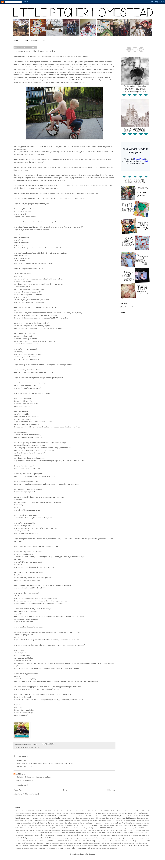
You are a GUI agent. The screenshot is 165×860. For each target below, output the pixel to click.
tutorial (78, 845)
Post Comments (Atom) (31, 794)
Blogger (91, 854)
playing (69, 838)
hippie (120, 825)
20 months (91, 811)
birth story (110, 816)
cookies (48, 820)
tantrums (114, 843)
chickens (91, 818)
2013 (105, 811)
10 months (18, 811)
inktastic (97, 828)
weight (57, 848)
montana (75, 833)
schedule (78, 841)
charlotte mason (84, 818)
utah (133, 846)
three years (39, 845)
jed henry (129, 828)
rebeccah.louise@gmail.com (43, 83)
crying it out (72, 820)
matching (129, 830)
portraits (95, 838)
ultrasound (121, 846)
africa (99, 813)
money (69, 833)
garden (147, 823)
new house (24, 835)
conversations (24, 747)
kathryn (141, 828)
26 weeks (115, 811)
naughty (141, 833)
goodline (49, 825)
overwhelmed (106, 835)
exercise (25, 823)
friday (115, 823)
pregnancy (116, 838)
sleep (134, 841)
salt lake (61, 841)
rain (39, 841)
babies (138, 813)
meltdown (26, 833)
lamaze (58, 830)
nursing (62, 835)
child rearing (98, 818)
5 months (41, 813)
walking (27, 848)
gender (17, 825)
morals (90, 833)
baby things (54, 816)
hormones (46, 828)
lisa (81, 830)
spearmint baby (33, 843)
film (80, 823)
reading (46, 841)
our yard (99, 835)
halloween (95, 825)
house (58, 828)
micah (42, 833)
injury (93, 828)
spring (47, 843)
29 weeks (127, 811)
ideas (68, 828)
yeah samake (102, 848)
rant (41, 841)
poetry (75, 838)
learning (70, 830)
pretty (131, 838)
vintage (17, 848)
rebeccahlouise (80, 83)
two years (115, 845)
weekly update (50, 848)
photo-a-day (20, 838)
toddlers (36, 747)
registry (55, 841)
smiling (143, 841)
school (84, 841)
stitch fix (64, 843)
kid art (23, 830)
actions (81, 813)
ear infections (127, 820)
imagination (87, 828)
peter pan (135, 835)
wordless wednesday (77, 848)
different (100, 820)
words (88, 848)
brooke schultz (43, 818)
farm (54, 823)
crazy (66, 820)
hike (116, 825)
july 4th (136, 828)
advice (95, 813)
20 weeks (97, 811)
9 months (58, 813)
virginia (22, 848)
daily (80, 820)
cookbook (42, 820)
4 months (34, 813)
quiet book (25, 841)
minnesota (48, 833)
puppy (148, 838)
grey (66, 825)
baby (143, 813)
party (123, 835)
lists (83, 830)
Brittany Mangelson (32, 818)
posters (101, 838)
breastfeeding (20, 818)
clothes (144, 818)
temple (133, 843)
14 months (46, 811)
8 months (52, 813)
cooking (52, 820)
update (129, 845)
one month (74, 835)
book (133, 816)
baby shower (45, 816)
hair (90, 825)
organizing (93, 835)
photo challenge (144, 835)
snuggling (18, 843)
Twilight (92, 845)
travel (60, 846)
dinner (105, 820)
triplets (69, 845)
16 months (60, 811)
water (32, 848)
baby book (18, 816)
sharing (98, 841)
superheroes (87, 843)
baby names (36, 816)
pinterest (57, 838)
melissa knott (19, 833)
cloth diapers (137, 818)
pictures (49, 837)
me (133, 830)
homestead (28, 828)
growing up (71, 825)
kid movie (29, 830)
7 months (47, 813)
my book (136, 833)
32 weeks (145, 811)
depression (89, 820)
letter (75, 830)
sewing (92, 841)
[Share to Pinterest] (52, 744)
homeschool (19, 828)
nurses (58, 835)
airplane (104, 813)
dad (77, 820)
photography (30, 838)
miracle (55, 833)
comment (23, 820)
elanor (142, 820)
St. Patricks (53, 843)
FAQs (44, 40)
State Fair (59, 843)
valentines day (140, 845)
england (147, 820)
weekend (42, 848)
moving (126, 833)
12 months (31, 811)
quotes (35, 841)
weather (36, 848)
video (148, 846)
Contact (25, 40)
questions (18, 841)
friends (127, 823)
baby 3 (147, 813)
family (37, 823)
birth (104, 816)
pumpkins (142, 838)
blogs (122, 816)
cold (148, 818)
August (126, 813)
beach (64, 816)
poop (84, 838)
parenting (114, 835)
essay (17, 823)
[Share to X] (48, 744)
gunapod (86, 825)
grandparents (56, 825)
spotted (41, 843)
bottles (142, 816)
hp (61, 828)
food (102, 823)
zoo (116, 848)
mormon (95, 833)
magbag (94, 830)
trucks (73, 845)
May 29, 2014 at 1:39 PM (25, 767)
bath (60, 816)
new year (31, 835)
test (137, 843)
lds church (64, 830)
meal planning (139, 830)
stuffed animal (72, 843)
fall (33, 823)
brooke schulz (51, 818)
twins (97, 845)
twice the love (86, 845)
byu (68, 818)
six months (129, 841)
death (84, 820)
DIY (113, 820)
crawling (61, 820)
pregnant (124, 838)
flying (98, 823)
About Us (34, 40)
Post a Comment (22, 785)
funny (31, 747)
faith (29, 823)
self (87, 841)
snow (148, 841)
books (138, 816)
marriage (119, 830)
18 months (72, 811)
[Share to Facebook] (50, 744)
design (95, 820)
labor (50, 830)
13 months (39, 811)
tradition (55, 845)
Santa (73, 841)
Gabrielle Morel (140, 823)
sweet (93, 843)
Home (16, 40)
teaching (120, 843)
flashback (91, 823)
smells (138, 841)
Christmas (129, 818)
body (129, 816)
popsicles (88, 838)
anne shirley (117, 813)
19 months (79, 811)
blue (126, 816)
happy (109, 825)
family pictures (46, 823)
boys (148, 816)
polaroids (79, 838)
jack (115, 828)
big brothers (95, 816)
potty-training (107, 838)
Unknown (19, 761)
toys (51, 845)
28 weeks (121, 811)
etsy (22, 823)
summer (79, 843)
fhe (78, 823)
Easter (133, 820)
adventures (88, 813)
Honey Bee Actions (37, 828)
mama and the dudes (108, 830)
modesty (59, 833)
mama (98, 830)
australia (132, 813)
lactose (54, 830)
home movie (138, 825)
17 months (66, 811)
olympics (68, 835)
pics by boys (40, 838)
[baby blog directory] (22, 738)
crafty (57, 820)
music (131, 833)
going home (42, 825)
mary (124, 830)
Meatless (146, 830)
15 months (53, 811)
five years (85, 823)
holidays (126, 825)
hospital (52, 828)
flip (96, 823)
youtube (112, 848)
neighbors (147, 833)
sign (113, 841)
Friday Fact (121, 823)
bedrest (73, 816)
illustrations (80, 828)
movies (122, 833)
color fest (18, 820)
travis (64, 845)
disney (109, 820)
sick (109, 841)
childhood (106, 818)
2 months (85, 811)
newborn (37, 835)
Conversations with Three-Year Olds (35, 51)
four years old (108, 823)
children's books (115, 818)
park (119, 835)
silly (116, 841)
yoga (107, 848)
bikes (101, 816)
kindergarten (39, 830)
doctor (117, 820)
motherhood (104, 833)
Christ (123, 818)
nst (49, 835)
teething (128, 843)
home (131, 825)
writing (96, 848)
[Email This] (43, 744)
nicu (41, 835)
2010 (101, 811)
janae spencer (121, 828)
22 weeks (110, 811)
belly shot (88, 816)
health (113, 825)
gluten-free (31, 825)
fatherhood (68, 823)
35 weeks (28, 813)
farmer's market (60, 823)
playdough (64, 838)
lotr (86, 830)
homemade (146, 825)
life (78, 830)
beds (77, 816)
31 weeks (139, 811)
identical (74, 828)
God (36, 825)
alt (107, 813)
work (92, 848)
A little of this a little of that (70, 813)
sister (119, 841)
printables (136, 838)
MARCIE (18, 774)
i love (64, 828)
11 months (25, 811)
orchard (87, 835)
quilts (31, 841)
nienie (45, 835)
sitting (123, 841)
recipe (50, 841)
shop (101, 841)
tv (80, 845)
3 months (133, 811)
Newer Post (18, 790)
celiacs (77, 818)
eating (138, 820)
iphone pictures (106, 828)
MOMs (64, 833)
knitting (45, 830)
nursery (52, 835)
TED (125, 843)
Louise (90, 830)
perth (130, 835)
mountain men (115, 833)
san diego (68, 841)
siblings (106, 841)
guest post (79, 825)
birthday (117, 816)
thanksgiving (143, 843)
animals (111, 813)
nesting (17, 835)
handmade (103, 825)
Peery (126, 835)
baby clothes (27, 816)
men (39, 833)
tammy (108, 843)
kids (34, 830)
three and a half (30, 845)
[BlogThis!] (46, 744)
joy (133, 828)
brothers (58, 818)
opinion (81, 835)
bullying (64, 818)
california (71, 818)
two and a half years (106, 845)
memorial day (33, 833)
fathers (75, 823)
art (123, 813)
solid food (25, 843)
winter (62, 848)
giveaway (24, 825)
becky (68, 816)
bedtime (81, 816)
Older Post (111, 790)
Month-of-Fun (83, 833)
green (62, 825)
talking (104, 843)
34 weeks (22, 813)
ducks (120, 820)
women (67, 848)
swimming (98, 843)
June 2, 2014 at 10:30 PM (25, 780)
